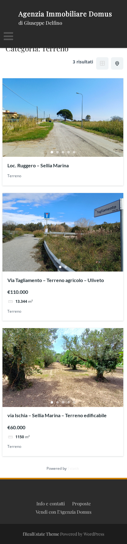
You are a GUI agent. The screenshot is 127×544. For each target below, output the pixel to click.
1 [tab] (52, 152)
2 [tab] (57, 152)
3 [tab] (63, 152)
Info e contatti (50, 503)
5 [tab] (74, 152)
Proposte (81, 503)
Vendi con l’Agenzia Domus (64, 512)
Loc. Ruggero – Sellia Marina (38, 165)
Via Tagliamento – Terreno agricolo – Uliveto (55, 280)
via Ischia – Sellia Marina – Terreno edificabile (57, 415)
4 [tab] (68, 152)
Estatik (73, 468)
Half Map (117, 63)
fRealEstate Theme (41, 534)
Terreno (14, 175)
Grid (102, 63)
